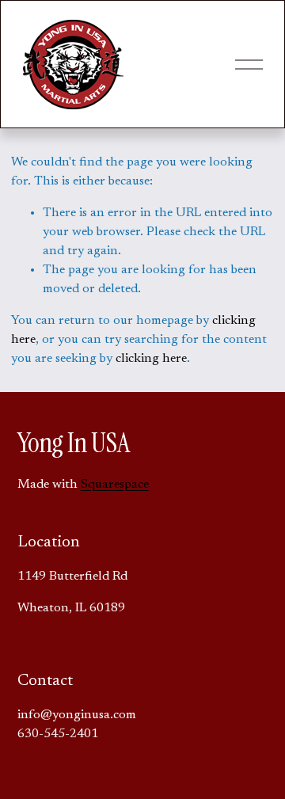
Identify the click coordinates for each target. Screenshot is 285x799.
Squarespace (115, 484)
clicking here (151, 358)
